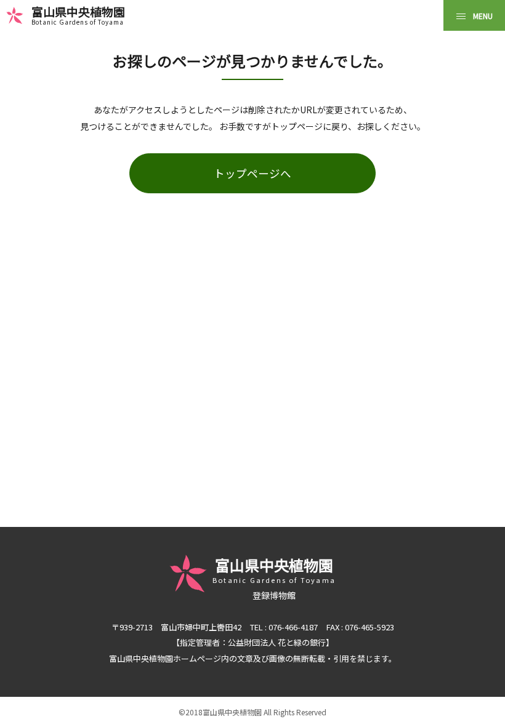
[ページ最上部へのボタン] (476, 698)
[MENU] (474, 15)
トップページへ (252, 173)
